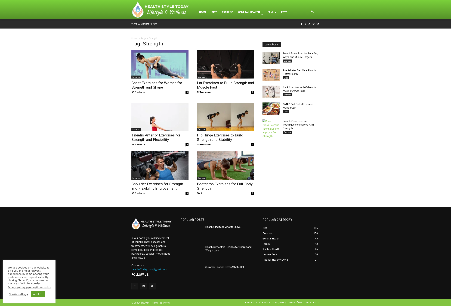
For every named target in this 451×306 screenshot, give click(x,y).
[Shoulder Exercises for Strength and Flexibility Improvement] (160, 165)
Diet (286, 78)
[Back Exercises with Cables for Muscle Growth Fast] (271, 92)
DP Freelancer (138, 92)
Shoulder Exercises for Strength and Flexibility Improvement (157, 186)
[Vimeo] (313, 24)
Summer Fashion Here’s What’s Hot (224, 267)
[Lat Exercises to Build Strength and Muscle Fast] (225, 64)
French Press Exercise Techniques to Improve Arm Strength (298, 125)
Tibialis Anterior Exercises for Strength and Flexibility (155, 137)
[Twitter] (310, 24)
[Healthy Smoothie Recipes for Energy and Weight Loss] (192, 253)
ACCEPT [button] (38, 293)
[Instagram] (306, 24)
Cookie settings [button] (18, 294)
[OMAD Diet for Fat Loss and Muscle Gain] (271, 108)
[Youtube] (318, 24)
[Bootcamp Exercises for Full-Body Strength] (225, 165)
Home (134, 38)
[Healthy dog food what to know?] (192, 233)
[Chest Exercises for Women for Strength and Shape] (160, 64)
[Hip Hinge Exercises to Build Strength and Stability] (225, 117)
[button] (312, 12)
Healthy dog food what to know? (223, 227)
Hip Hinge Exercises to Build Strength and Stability (220, 137)
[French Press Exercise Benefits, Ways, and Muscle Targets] (271, 58)
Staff (199, 193)
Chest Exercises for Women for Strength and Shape (156, 85)
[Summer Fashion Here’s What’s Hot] (192, 273)
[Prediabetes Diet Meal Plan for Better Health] (271, 75)
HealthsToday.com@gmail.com (149, 269)
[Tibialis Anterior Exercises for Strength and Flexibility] (160, 117)
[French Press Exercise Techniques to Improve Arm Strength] (271, 128)
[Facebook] (301, 24)
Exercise (136, 77)
